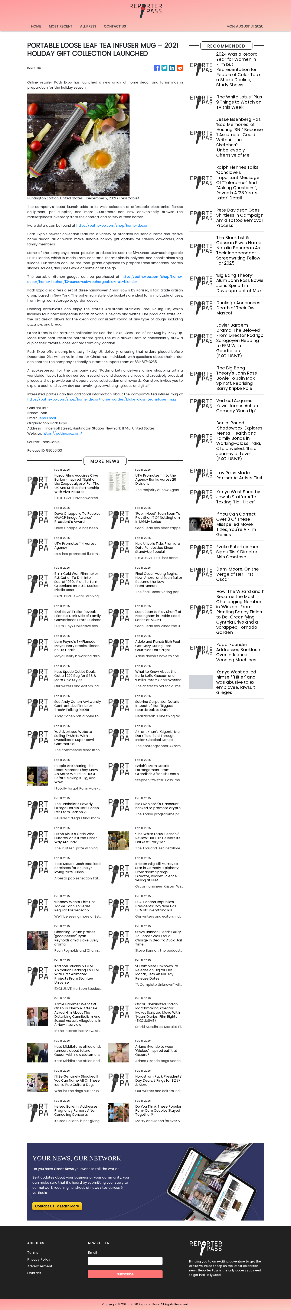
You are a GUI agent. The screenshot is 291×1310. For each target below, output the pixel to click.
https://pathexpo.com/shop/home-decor (112, 225)
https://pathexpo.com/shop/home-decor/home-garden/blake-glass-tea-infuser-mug (101, 399)
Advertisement (39, 1266)
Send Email (47, 418)
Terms (32, 1252)
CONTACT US (115, 26)
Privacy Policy (38, 1259)
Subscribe (125, 1274)
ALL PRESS (88, 26)
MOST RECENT (60, 26)
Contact (34, 1273)
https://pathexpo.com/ (62, 433)
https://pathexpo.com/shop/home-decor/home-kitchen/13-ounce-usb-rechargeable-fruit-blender (105, 279)
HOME (36, 26)
